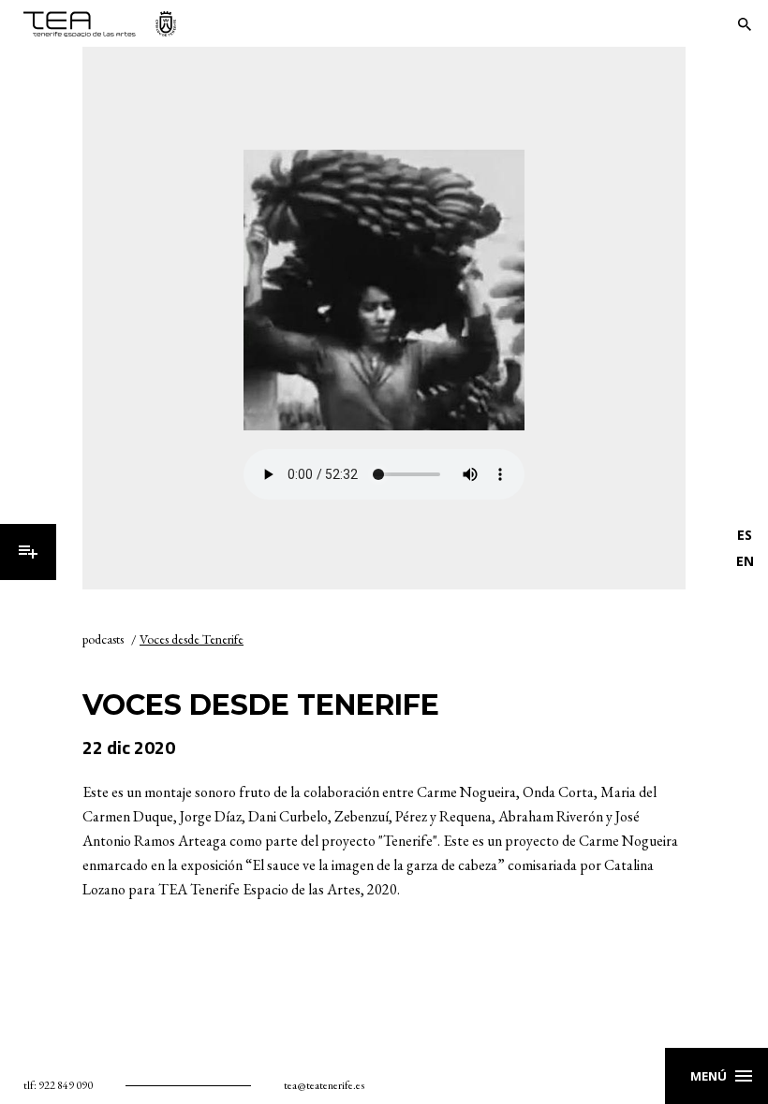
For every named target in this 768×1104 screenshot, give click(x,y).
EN (745, 561)
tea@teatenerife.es (324, 1085)
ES (744, 535)
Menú (28, 552)
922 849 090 (65, 1085)
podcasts (103, 639)
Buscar (744, 23)
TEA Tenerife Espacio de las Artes (99, 23)
